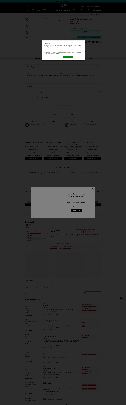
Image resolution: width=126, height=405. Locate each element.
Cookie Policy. (58, 53)
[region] (63, 50)
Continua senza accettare (79, 42)
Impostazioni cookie (58, 56)
